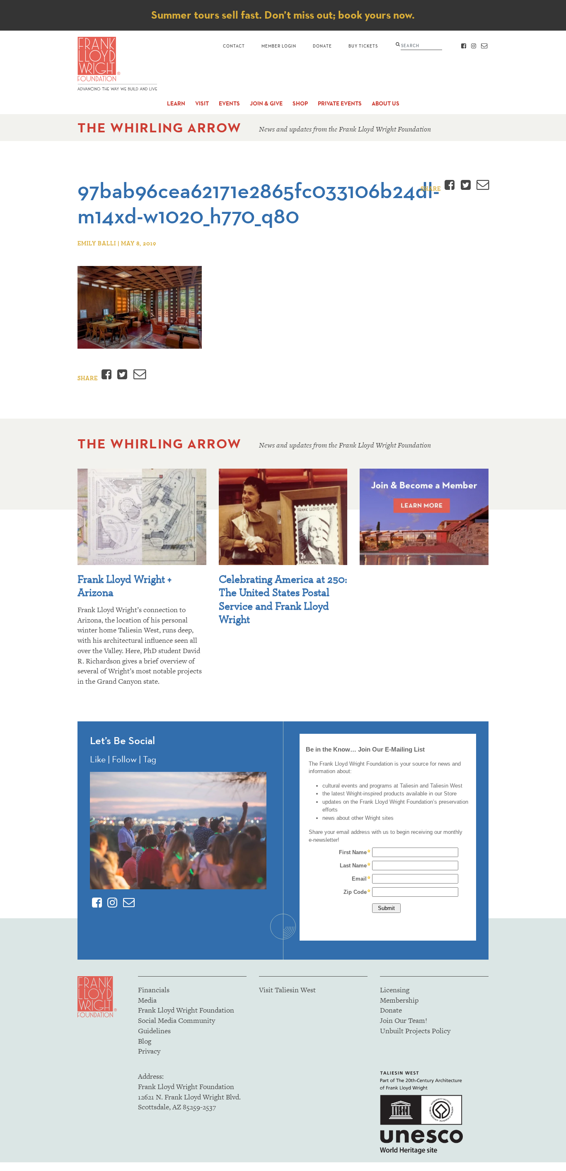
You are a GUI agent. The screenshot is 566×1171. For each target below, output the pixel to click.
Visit (202, 104)
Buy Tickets (363, 46)
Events (229, 104)
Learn (176, 104)
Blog (144, 1041)
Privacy (149, 1051)
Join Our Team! (403, 1020)
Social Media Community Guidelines (176, 1025)
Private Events (340, 104)
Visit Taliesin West (287, 990)
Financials (153, 990)
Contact (234, 46)
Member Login (278, 46)
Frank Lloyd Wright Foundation (186, 1010)
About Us (385, 104)
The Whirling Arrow (159, 127)
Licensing (394, 990)
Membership (399, 1000)
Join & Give (266, 104)
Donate (322, 46)
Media (147, 1000)
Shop (300, 104)
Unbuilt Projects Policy (415, 1031)
